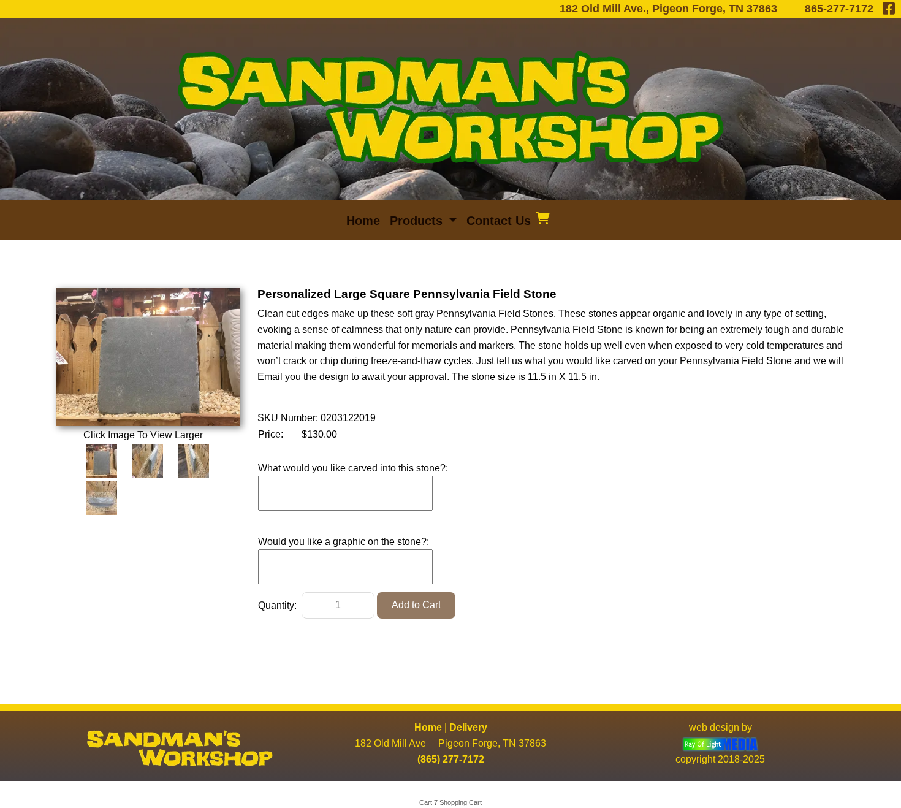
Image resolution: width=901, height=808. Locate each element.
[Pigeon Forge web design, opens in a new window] (720, 743)
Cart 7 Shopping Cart (450, 802)
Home (428, 727)
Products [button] (418, 220)
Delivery (468, 727)
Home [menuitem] (363, 220)
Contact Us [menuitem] (498, 220)
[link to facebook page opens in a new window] (889, 8)
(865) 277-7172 (450, 759)
